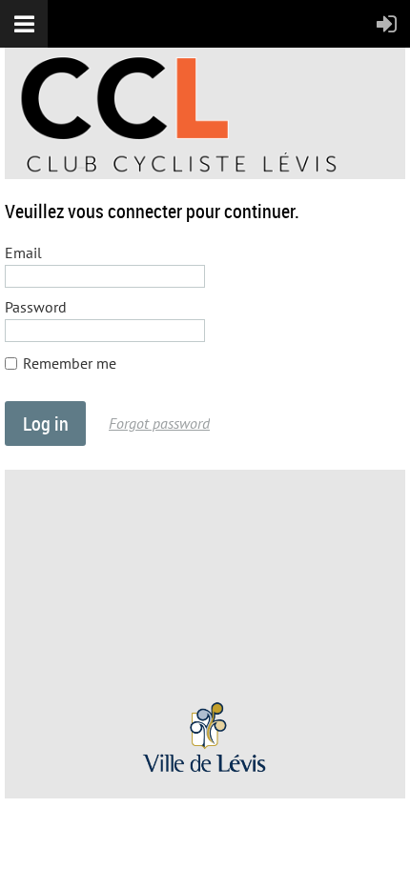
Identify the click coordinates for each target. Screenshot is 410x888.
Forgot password (159, 423)
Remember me (69, 363)
